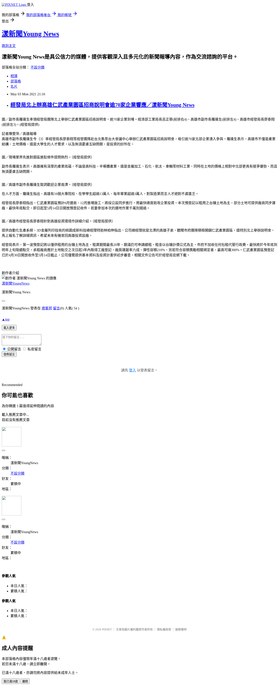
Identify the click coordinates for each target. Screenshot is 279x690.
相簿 (13, 76)
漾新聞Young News (30, 34)
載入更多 (9, 327)
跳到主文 (9, 46)
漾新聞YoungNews (15, 283)
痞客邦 (47, 308)
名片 (13, 86)
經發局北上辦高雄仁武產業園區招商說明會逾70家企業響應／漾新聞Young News (102, 105)
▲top (6, 319)
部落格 (15, 81)
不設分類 (37, 67)
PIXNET (107, 629)
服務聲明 (181, 629)
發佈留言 (9, 354)
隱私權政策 (164, 629)
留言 (56, 308)
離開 (25, 681)
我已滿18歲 (10, 681)
